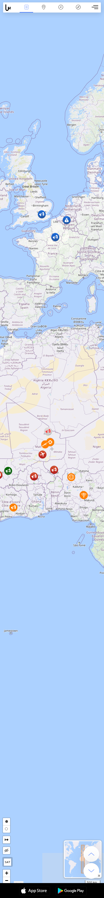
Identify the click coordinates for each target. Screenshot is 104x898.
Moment (60, 10)
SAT (7, 862)
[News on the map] (10, 7)
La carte (43, 10)
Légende (78, 10)
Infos (26, 10)
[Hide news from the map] (6, 850)
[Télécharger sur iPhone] (34, 891)
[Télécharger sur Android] (71, 891)
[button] (55, 237)
